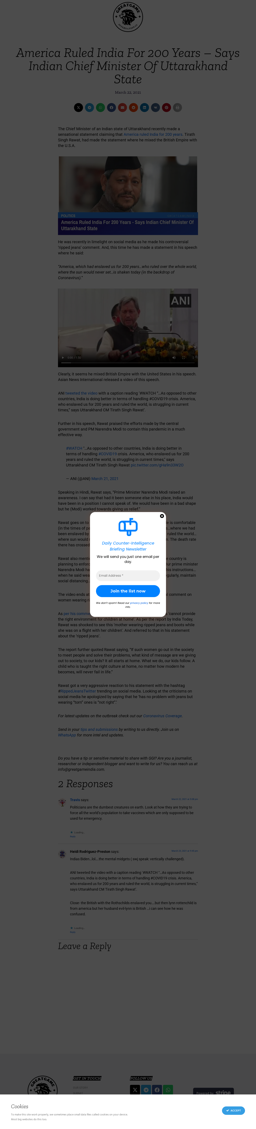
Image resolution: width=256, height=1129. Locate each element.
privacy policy (139, 603)
